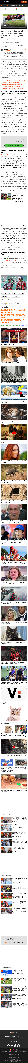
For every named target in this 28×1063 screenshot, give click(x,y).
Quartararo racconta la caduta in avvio (12, 88)
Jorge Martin (5, 299)
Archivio (15, 1041)
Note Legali (11, 1056)
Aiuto (18, 1057)
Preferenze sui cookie (12, 1057)
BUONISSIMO (11, 1054)
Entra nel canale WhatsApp (14, 145)
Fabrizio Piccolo (8, 49)
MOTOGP (9, 12)
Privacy (16, 1056)
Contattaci (13, 1040)
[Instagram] (18, 1046)
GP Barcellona (5, 296)
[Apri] (1, 2)
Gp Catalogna (16, 296)
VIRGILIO (6, 1051)
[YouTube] (12, 1046)
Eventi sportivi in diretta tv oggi (16, 942)
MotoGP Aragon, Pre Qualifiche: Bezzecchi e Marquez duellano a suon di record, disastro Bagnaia (13, 315)
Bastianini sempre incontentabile (11, 86)
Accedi (24, 1)
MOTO (4, 12)
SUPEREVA (17, 1054)
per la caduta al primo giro (13, 260)
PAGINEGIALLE (11, 1051)
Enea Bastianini (6, 293)
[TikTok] (15, 1046)
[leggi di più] (26, 50)
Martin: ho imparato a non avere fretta (12, 84)
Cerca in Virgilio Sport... (13, 1037)
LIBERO (3, 1051)
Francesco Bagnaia (18, 293)
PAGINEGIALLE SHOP (19, 1051)
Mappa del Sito (20, 1040)
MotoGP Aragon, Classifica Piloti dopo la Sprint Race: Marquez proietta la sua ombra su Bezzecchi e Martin (13, 320)
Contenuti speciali (6, 1040)
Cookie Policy (21, 1056)
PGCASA (24, 1051)
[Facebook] (8, 1046)
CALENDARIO (14, 5)
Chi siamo (6, 1056)
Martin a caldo (4, 155)
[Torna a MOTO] (1, 5)
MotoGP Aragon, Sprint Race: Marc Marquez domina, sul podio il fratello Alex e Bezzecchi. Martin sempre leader (13, 310)
